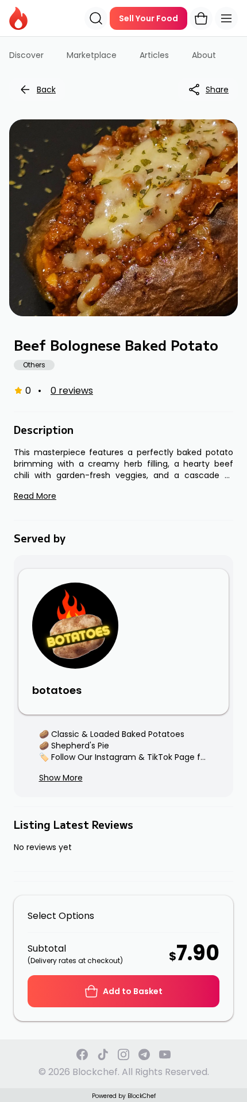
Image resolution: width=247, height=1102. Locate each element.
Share (217, 89)
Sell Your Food (148, 18)
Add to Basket (133, 991)
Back (46, 89)
